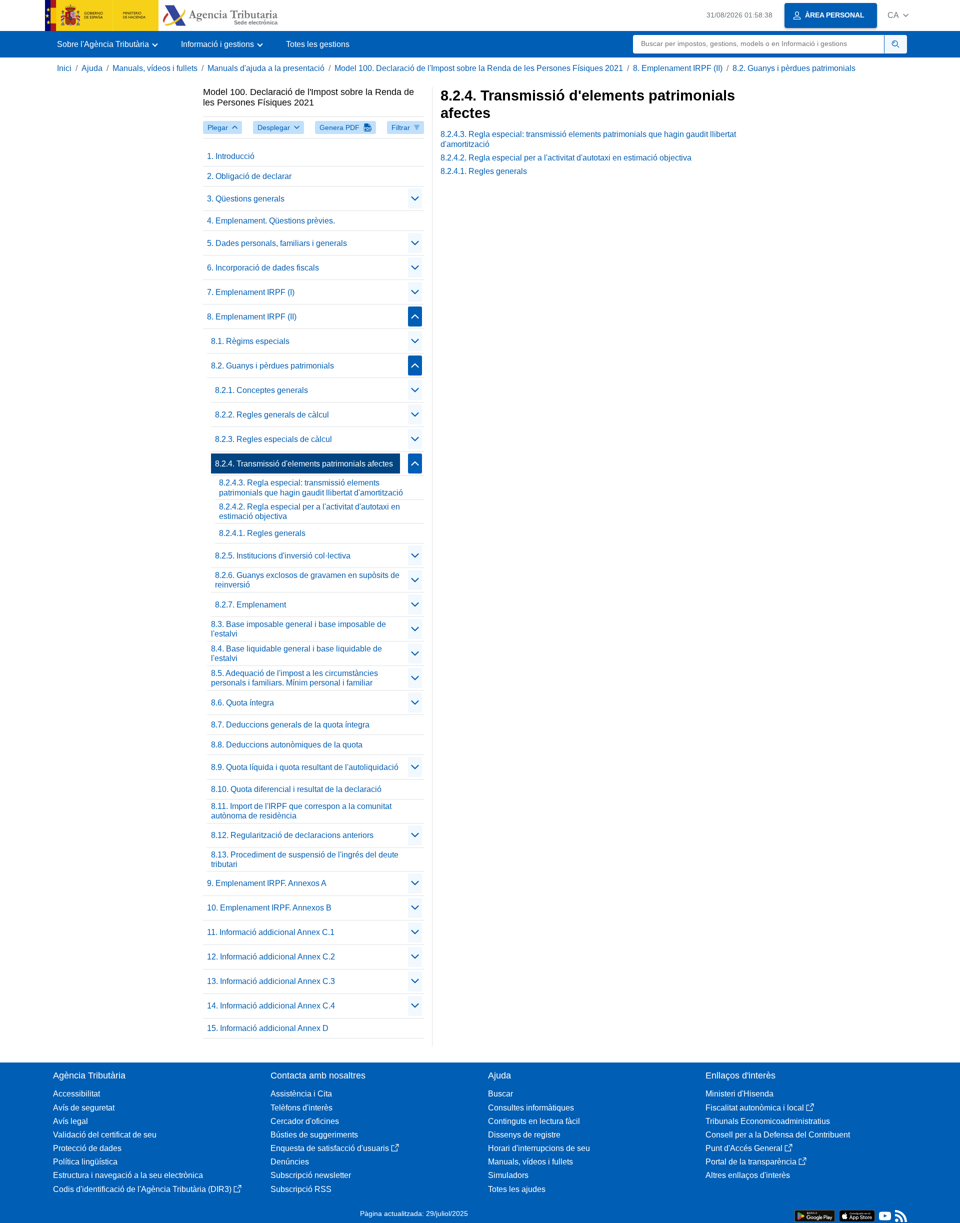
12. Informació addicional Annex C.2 (271, 956)
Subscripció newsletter (310, 1175)
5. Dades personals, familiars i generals (277, 243)
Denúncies (289, 1162)
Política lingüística (85, 1162)
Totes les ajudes (517, 1189)
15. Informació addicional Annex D (267, 1028)
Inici (64, 68)
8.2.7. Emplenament (250, 604)
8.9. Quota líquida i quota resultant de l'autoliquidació (304, 767)
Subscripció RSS (301, 1189)
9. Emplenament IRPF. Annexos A (266, 883)
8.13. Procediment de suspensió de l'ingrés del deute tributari (304, 859)
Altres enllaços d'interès (748, 1175)
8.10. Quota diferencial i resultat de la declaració (296, 789)
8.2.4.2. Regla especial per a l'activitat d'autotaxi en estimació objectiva (309, 511)
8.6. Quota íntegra (242, 702)
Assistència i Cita (301, 1094)
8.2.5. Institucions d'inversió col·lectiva (282, 556)
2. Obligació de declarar (249, 176)
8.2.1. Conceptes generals (261, 390)
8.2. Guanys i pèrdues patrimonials (794, 68)
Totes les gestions (318, 44)
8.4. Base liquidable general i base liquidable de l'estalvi (296, 653)
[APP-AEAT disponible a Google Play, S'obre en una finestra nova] (814, 1215)
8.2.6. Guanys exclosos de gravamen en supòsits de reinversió (307, 580)
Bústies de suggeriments (314, 1134)
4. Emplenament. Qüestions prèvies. (271, 220)
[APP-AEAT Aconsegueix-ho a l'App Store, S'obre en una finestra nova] (857, 1215)
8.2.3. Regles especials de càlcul (273, 439)
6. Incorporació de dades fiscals (263, 268)
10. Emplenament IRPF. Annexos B (269, 908)
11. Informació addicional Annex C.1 (270, 932)
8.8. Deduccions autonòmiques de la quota (286, 744)
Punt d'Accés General (744, 1148)
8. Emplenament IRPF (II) (677, 68)
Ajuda (92, 68)
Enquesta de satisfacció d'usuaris (329, 1148)
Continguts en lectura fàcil (534, 1121)
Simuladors (508, 1175)
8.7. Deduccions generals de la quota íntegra (290, 724)
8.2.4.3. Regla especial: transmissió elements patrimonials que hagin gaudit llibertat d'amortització (311, 487)
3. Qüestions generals (245, 198)
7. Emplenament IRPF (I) (250, 292)
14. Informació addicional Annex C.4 (271, 1006)
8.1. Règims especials (250, 341)
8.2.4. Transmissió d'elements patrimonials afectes (304, 464)
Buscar (500, 1094)
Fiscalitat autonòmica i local (755, 1108)
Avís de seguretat (83, 1108)
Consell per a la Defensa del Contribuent (778, 1134)
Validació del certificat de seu (104, 1134)
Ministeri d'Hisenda (740, 1094)
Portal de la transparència (751, 1162)
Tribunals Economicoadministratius (768, 1121)
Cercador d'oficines (304, 1121)
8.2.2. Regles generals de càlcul (272, 414)
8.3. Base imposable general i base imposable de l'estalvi (298, 629)
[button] (898, 15)
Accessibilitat (76, 1094)
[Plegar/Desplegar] (415, 198)
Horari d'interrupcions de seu (539, 1148)
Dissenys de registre (524, 1134)
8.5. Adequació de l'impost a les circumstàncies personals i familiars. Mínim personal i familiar (294, 678)
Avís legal (70, 1121)
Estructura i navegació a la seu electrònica (128, 1175)
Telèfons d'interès (301, 1108)
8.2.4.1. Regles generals (262, 533)
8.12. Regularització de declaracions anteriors (292, 835)
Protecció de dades (87, 1148)
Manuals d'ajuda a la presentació (266, 68)
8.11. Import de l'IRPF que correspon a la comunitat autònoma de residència (301, 811)
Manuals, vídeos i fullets (155, 68)
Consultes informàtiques (531, 1108)
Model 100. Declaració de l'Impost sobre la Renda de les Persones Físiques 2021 (478, 68)
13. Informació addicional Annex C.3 (271, 981)
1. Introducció (230, 156)
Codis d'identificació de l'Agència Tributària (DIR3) (142, 1189)
